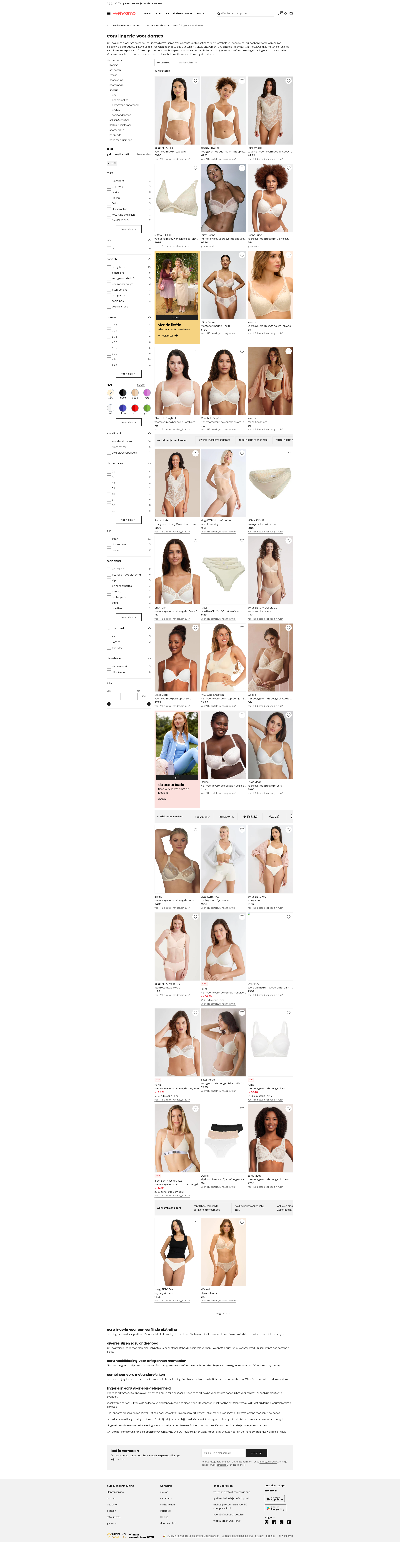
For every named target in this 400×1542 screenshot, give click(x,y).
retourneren (113, 1517)
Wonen (189, 13)
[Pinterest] (289, 1522)
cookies (270, 1535)
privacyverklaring (268, 1461)
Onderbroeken (120, 100)
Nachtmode (116, 85)
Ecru (110, 163)
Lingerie (114, 90)
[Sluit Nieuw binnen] (149, 658)
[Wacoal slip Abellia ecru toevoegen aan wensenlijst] (242, 1222)
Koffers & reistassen (121, 125)
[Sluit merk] (149, 173)
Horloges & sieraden (121, 140)
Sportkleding (117, 130)
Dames (158, 13)
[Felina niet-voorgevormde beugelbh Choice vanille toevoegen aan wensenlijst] (242, 917)
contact (112, 1498)
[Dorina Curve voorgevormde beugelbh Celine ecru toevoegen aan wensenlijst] (288, 168)
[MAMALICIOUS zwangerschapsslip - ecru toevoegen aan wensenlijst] (288, 453)
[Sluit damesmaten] (149, 463)
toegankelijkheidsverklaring (237, 1535)
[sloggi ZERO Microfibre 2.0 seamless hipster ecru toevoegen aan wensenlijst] (288, 540)
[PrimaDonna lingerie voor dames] (226, 816)
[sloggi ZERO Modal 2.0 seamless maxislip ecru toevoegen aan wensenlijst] (195, 917)
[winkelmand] (291, 13)
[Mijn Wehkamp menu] (281, 13)
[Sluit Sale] (149, 240)
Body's (116, 110)
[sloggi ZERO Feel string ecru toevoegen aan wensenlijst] (288, 829)
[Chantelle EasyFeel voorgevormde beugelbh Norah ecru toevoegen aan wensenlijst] (195, 351)
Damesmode (114, 60)
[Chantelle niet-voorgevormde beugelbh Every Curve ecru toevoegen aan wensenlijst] (195, 540)
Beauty (200, 13)
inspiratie (165, 1510)
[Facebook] (274, 1522)
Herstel (141, 384)
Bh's (114, 95)
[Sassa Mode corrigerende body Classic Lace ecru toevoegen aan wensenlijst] (195, 453)
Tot (138, 690)
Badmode (115, 135)
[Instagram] (266, 1522)
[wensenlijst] (286, 13)
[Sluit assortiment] (149, 433)
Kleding (114, 65)
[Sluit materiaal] (149, 628)
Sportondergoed (121, 115)
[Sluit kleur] (149, 385)
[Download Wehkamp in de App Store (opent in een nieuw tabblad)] (275, 1501)
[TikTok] (281, 1522)
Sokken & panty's (119, 120)
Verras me (256, 1453)
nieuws (164, 1492)
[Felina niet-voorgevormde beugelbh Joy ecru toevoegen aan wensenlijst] (195, 1013)
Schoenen (115, 70)
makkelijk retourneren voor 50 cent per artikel (230, 1506)
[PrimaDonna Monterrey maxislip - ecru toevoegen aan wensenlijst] (242, 255)
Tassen (113, 75)
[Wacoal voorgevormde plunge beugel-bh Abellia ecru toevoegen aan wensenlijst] (288, 255)
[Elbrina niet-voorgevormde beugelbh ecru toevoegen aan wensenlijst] (195, 829)
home (149, 25)
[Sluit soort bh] (149, 259)
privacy (259, 1535)
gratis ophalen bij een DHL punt (231, 1498)
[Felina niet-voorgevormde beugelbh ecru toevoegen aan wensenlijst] (288, 1013)
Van (109, 690)
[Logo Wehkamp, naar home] (123, 13)
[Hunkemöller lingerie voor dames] (202, 816)
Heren (167, 13)
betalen (111, 1510)
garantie (112, 1523)
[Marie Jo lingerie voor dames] (250, 816)
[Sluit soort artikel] (149, 561)
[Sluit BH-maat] (149, 317)
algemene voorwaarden (205, 1535)
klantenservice (115, 1492)
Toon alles (127, 229)
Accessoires (116, 80)
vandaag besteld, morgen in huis (231, 1492)
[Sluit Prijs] (149, 683)
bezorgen (112, 1504)
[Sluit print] (149, 531)
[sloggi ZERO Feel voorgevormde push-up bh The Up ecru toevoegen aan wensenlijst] (242, 81)
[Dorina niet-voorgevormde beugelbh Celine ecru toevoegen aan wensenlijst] (242, 715)
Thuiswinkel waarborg (179, 1535)
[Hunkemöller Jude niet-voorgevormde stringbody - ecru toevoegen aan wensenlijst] (288, 81)
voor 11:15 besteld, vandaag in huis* (172, 159)
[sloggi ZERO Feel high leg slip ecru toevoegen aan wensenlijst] (195, 1222)
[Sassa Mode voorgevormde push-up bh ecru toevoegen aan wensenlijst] (195, 628)
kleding (164, 1517)
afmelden (222, 1464)
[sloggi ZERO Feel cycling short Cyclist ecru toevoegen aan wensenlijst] (242, 829)
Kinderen (178, 13)
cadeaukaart (167, 1504)
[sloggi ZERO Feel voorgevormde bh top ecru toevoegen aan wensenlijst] (195, 81)
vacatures (166, 1498)
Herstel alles (144, 154)
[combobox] (245, 13)
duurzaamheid (168, 1523)
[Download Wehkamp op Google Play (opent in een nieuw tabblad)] (275, 1511)
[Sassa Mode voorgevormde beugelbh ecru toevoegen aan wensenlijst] (288, 715)
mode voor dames (167, 25)
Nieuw (147, 13)
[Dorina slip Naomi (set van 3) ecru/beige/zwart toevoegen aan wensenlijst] (242, 1108)
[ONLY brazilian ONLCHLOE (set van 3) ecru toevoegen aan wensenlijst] (242, 540)
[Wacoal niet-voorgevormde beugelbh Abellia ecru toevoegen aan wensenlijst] (288, 628)
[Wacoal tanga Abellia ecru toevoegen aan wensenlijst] (288, 351)
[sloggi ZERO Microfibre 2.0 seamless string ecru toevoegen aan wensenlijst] (242, 453)
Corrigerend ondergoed (125, 105)
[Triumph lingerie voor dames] (273, 816)
